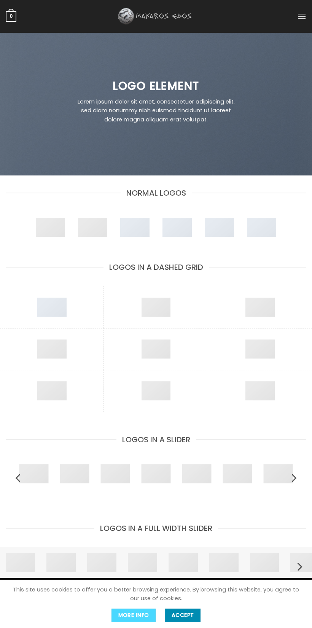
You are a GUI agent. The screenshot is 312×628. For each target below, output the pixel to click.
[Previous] (18, 478)
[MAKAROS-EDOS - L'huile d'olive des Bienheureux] (156, 16)
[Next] (293, 478)
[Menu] (301, 16)
